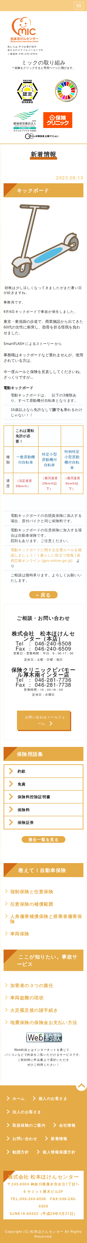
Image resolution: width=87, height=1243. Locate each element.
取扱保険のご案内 (29, 1125)
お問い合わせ (24, 1138)
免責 (22, 784)
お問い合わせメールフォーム (45, 720)
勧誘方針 (20, 1151)
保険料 (24, 809)
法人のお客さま (26, 1111)
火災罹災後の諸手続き (34, 1010)
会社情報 (67, 1125)
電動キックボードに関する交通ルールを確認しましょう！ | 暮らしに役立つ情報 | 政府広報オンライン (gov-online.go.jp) (46, 555)
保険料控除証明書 (34, 796)
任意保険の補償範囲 (32, 904)
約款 (22, 771)
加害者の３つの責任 (32, 985)
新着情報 (59, 1138)
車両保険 (19, 933)
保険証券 (26, 822)
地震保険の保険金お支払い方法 (43, 1022)
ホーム (18, 1098)
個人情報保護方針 (59, 1151)
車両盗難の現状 (27, 997)
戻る (43, 594)
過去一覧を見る (43, 839)
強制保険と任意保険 (32, 891)
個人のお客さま (53, 1098)
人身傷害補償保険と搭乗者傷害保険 (46, 918)
